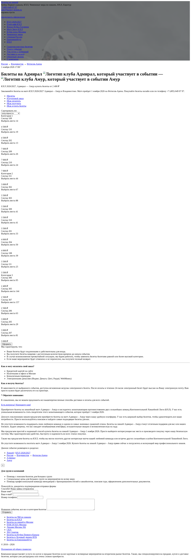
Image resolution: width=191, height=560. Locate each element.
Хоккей (10, 453)
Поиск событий (14, 49)
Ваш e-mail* (6, 494)
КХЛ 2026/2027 (14, 22)
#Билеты (11, 96)
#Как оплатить (14, 101)
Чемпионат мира (15, 34)
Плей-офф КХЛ (14, 24)
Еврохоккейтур (14, 39)
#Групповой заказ (15, 98)
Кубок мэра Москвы (16, 32)
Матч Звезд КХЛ (15, 29)
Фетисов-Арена (34, 64)
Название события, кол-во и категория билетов (23, 509)
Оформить (6, 344)
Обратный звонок (15, 57)
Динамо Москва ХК (16, 527)
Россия (4, 64)
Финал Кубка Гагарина (18, 27)
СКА (9, 529)
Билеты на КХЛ (14, 519)
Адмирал (11, 458)
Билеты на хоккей (9, 2)
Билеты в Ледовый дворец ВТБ (22, 537)
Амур (9, 460)
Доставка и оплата (15, 54)
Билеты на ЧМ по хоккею (19, 517)
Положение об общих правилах (16, 549)
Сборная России (14, 37)
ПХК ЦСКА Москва (16, 524)
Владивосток (17, 64)
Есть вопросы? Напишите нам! (16, 405)
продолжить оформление (13, 17)
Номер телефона (9, 497)
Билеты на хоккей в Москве (20, 522)
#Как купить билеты (16, 106)
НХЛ (9, 42)
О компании (12, 59)
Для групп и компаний (18, 52)
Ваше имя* (6, 491)
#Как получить (14, 103)
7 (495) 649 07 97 (9, 7)
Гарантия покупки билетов (20, 46)
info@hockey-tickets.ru (11, 10)
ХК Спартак (12, 532)
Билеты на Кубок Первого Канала (23, 534)
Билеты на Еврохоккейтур (19, 540)
